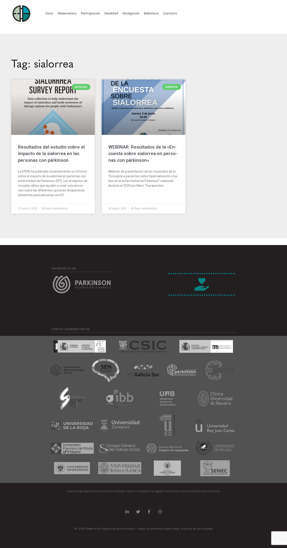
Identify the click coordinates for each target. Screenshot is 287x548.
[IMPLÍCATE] (201, 284)
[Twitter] (138, 512)
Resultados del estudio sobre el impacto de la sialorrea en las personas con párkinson (51, 153)
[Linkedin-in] (127, 512)
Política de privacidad (197, 528)
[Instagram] (160, 512)
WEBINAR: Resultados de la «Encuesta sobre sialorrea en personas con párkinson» (142, 153)
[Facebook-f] (149, 512)
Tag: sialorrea (42, 63)
